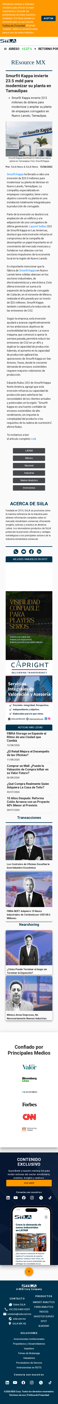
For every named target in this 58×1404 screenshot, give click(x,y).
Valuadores (29, 1358)
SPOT (44, 1321)
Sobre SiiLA (19, 1304)
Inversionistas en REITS (29, 1367)
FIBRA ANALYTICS (43, 1307)
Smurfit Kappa (15, 174)
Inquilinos (29, 1348)
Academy (43, 1326)
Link (33, 438)
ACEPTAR (48, 18)
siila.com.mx (19, 1318)
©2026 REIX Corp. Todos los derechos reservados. (29, 1391)
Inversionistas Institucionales (29, 1339)
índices (43, 1311)
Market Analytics (44, 1302)
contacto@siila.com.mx (19, 1314)
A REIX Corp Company (29, 1289)
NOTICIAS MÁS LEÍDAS (30, 727)
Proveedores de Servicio (29, 1362)
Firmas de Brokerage (29, 1353)
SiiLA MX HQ (19, 1323)
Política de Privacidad (13, 25)
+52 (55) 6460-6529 (19, 1309)
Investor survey (44, 1316)
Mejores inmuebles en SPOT (30, 559)
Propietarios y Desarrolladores (29, 1343)
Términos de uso (17, 1395)
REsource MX (28, 62)
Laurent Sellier (37, 226)
